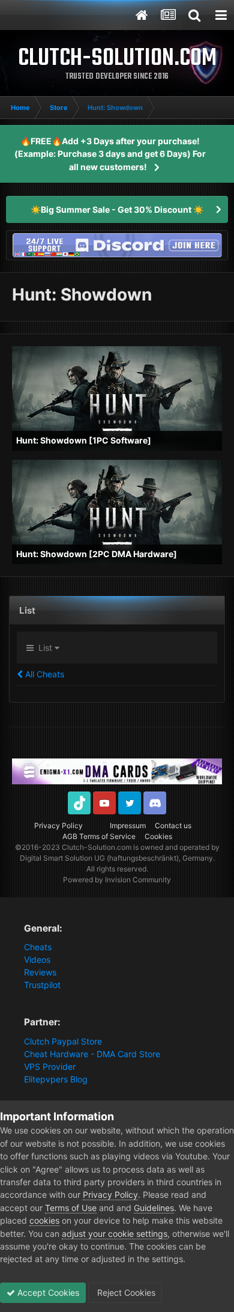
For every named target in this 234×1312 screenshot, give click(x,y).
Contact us (173, 825)
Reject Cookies (125, 1292)
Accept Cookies (47, 1292)
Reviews (40, 972)
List (44, 647)
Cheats (38, 947)
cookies (44, 1220)
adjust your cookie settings (114, 1233)
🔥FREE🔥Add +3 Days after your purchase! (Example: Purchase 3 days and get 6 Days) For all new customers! (110, 154)
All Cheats (43, 674)
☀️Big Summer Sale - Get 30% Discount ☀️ (117, 209)
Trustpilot (42, 985)
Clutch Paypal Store (63, 1041)
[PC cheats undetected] (117, 244)
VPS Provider (50, 1066)
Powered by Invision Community (117, 879)
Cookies (158, 836)
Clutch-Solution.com (96, 847)
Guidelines (154, 1208)
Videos (37, 959)
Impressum (128, 825)
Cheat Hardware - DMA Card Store (92, 1054)
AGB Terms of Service (99, 836)
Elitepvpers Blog (56, 1079)
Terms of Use (71, 1208)
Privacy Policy (58, 825)
